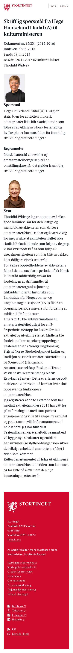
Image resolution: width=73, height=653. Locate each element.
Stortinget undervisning (20, 562)
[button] (53, 6)
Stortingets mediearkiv (20, 567)
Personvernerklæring (19, 585)
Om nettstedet (16, 580)
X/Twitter (17, 610)
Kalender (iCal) (20, 634)
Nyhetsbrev (14, 576)
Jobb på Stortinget (17, 594)
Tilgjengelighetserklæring (21, 589)
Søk (53, 6)
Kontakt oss (14, 539)
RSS (14, 629)
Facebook (17, 606)
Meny (64, 6)
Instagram (18, 615)
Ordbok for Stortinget (19, 571)
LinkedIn (17, 619)
